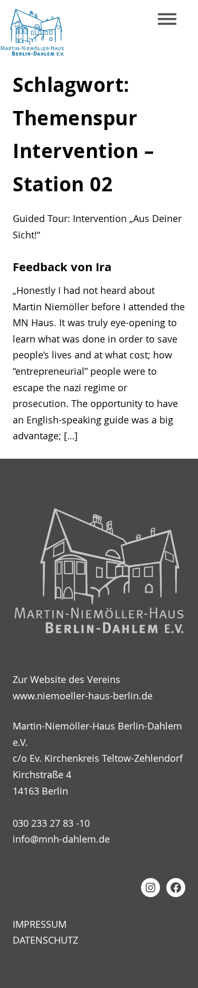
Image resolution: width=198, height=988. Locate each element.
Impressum (40, 924)
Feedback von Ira (62, 267)
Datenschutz (45, 940)
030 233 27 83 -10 (51, 823)
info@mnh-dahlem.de (61, 839)
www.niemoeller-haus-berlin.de (83, 695)
